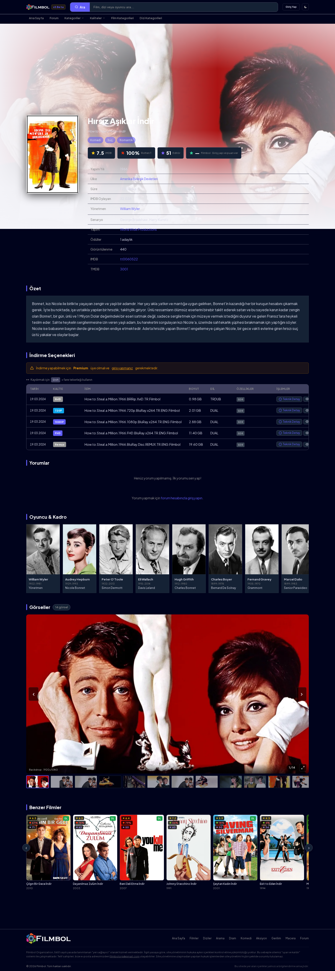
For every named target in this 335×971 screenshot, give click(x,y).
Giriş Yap (291, 6)
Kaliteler (96, 18)
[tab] (37, 781)
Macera (291, 938)
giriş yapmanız (122, 368)
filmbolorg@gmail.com (124, 956)
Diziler (207, 938)
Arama (220, 938)
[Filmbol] (49, 938)
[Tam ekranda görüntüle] (303, 767)
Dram (232, 938)
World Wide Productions (138, 229)
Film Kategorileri (122, 18)
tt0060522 (129, 259)
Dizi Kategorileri (151, 18)
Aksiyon (261, 938)
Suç (110, 140)
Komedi (95, 140)
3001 (124, 269)
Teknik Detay (291, 399)
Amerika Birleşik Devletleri (139, 179)
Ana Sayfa (36, 18)
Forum (54, 18)
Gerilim (276, 938)
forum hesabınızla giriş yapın (181, 498)
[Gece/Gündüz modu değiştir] (305, 6)
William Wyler (130, 209)
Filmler (194, 938)
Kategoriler (72, 18)
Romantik (126, 140)
